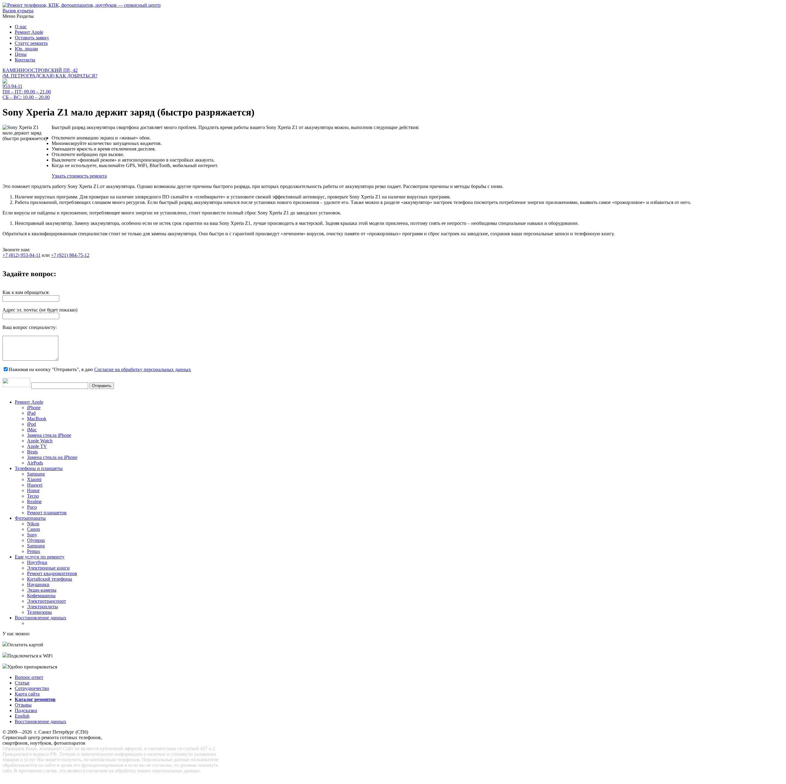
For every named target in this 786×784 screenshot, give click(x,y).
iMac (32, 429)
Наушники (38, 584)
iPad (31, 413)
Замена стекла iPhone (49, 435)
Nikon (33, 523)
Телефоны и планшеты (39, 468)
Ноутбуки (37, 562)
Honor (33, 490)
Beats (32, 451)
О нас (21, 26)
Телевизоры (39, 612)
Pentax (33, 551)
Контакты (25, 59)
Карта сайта (27, 693)
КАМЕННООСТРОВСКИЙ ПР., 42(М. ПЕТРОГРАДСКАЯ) (49, 73)
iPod (31, 424)
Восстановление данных (40, 617)
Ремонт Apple (29, 32)
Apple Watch (40, 440)
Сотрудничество (32, 688)
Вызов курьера (17, 10)
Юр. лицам (26, 48)
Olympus (36, 540)
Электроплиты (42, 606)
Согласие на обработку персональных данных (142, 369)
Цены (21, 54)
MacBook (36, 418)
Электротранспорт (46, 601)
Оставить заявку (32, 37)
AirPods (35, 462)
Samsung (36, 473)
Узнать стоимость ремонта (79, 175)
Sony (32, 534)
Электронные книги (48, 567)
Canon (33, 529)
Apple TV (37, 446)
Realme (34, 501)
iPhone (34, 407)
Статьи (22, 682)
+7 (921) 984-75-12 (70, 255)
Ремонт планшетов (47, 512)
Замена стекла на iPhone (52, 457)
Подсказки (26, 710)
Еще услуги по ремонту (39, 556)
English (22, 716)
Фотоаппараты (30, 518)
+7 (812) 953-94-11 (21, 255)
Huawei (34, 485)
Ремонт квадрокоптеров (52, 573)
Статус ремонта (31, 43)
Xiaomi (34, 479)
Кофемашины (41, 595)
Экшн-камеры (41, 590)
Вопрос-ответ (29, 677)
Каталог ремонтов (35, 699)
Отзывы (23, 705)
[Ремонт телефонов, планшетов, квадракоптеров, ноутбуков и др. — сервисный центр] (81, 5)
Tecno (33, 496)
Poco (32, 507)
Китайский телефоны (49, 579)
